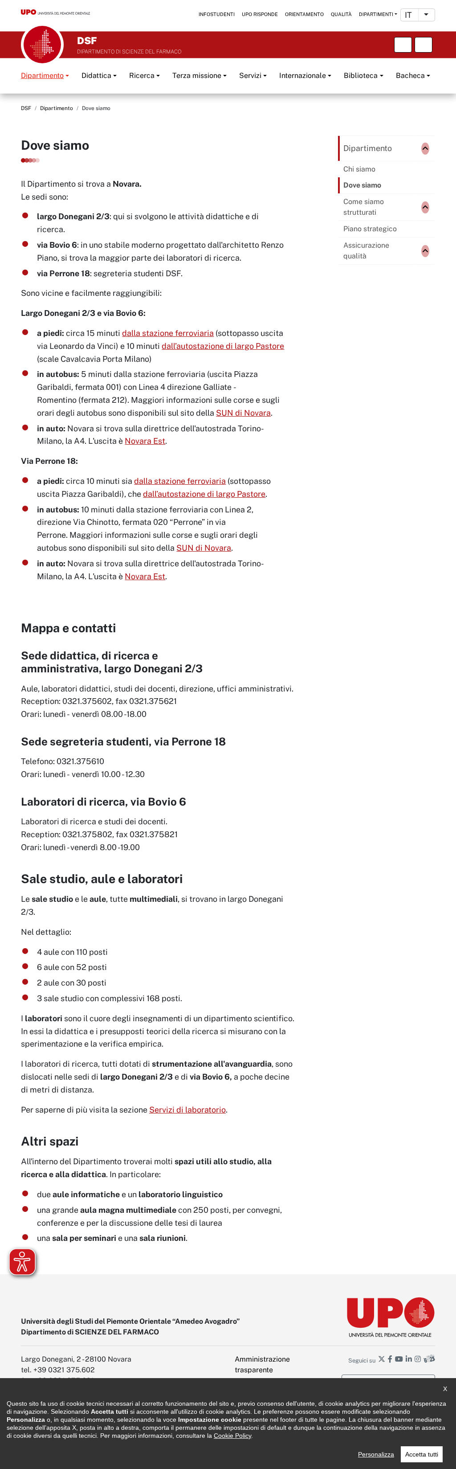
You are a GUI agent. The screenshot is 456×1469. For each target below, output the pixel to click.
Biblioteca (361, 75)
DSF (26, 108)
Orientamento (304, 14)
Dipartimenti (376, 14)
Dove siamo (362, 185)
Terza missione (196, 75)
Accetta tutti (421, 1454)
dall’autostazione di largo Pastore (223, 346)
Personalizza (376, 1454)
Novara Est (145, 441)
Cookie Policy (232, 1435)
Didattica (96, 75)
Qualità (341, 14)
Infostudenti (217, 14)
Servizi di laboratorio (187, 1109)
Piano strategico (370, 229)
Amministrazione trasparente (262, 1364)
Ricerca (142, 75)
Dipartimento (42, 75)
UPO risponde (260, 14)
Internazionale (302, 75)
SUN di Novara (243, 412)
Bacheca (410, 75)
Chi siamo (359, 169)
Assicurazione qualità (366, 250)
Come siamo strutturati (363, 207)
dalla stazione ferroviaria (168, 333)
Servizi (250, 75)
